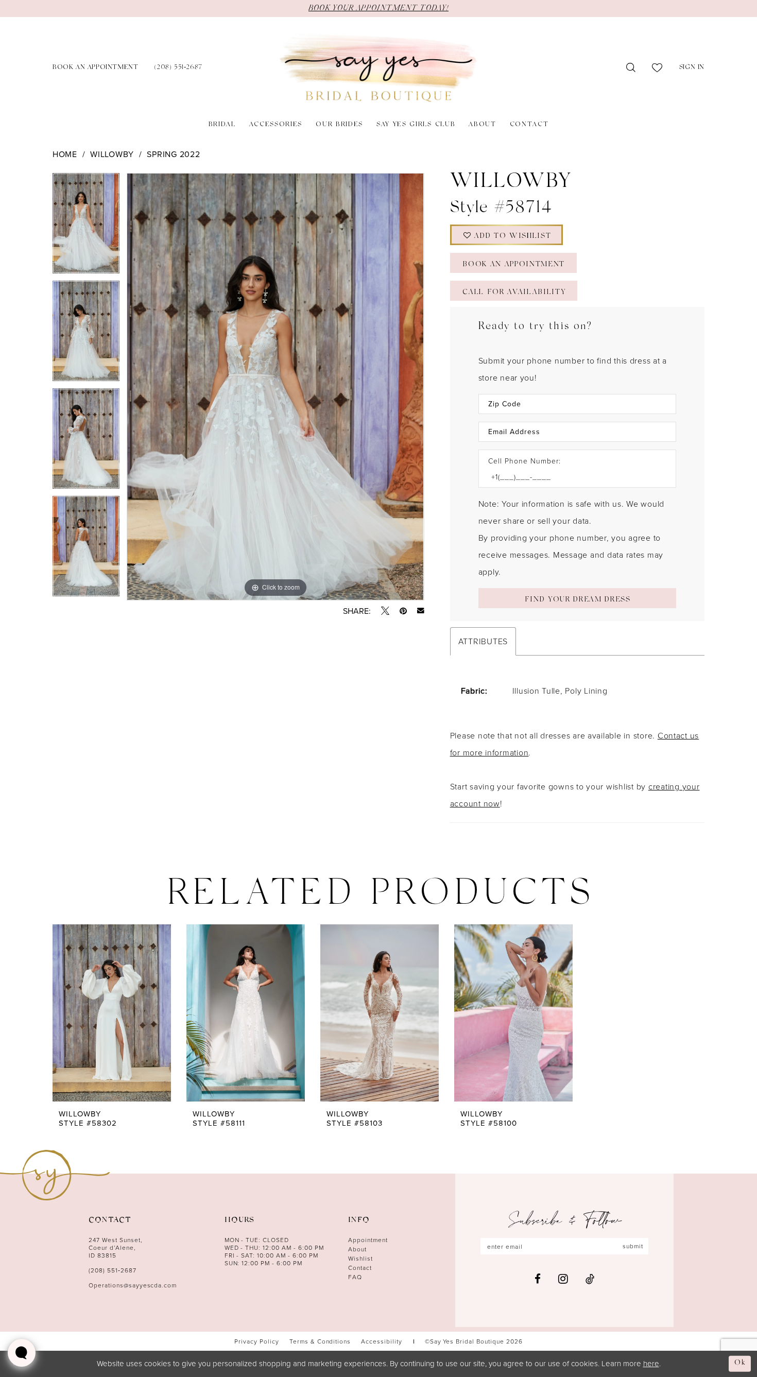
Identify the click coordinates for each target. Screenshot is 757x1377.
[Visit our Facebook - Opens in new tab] (538, 1278)
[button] (692, 68)
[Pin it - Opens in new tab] (403, 611)
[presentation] (112, 1012)
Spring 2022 (173, 154)
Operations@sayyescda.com (133, 1285)
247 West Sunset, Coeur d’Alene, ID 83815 (116, 1247)
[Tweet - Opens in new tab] (385, 611)
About (357, 1249)
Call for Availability (513, 292)
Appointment (368, 1239)
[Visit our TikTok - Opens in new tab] (590, 1278)
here (651, 1363)
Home (65, 154)
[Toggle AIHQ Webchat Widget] (22, 1353)
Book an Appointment (513, 265)
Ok (740, 1363)
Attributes (483, 641)
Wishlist (360, 1258)
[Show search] (631, 68)
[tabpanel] (86, 227)
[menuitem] (95, 68)
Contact (360, 1267)
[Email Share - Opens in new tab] (420, 610)
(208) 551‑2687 (112, 1270)
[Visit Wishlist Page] (657, 68)
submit (633, 1246)
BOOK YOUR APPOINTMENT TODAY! (378, 8)
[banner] (378, 68)
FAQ (355, 1276)
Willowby (112, 154)
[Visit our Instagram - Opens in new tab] (563, 1278)
